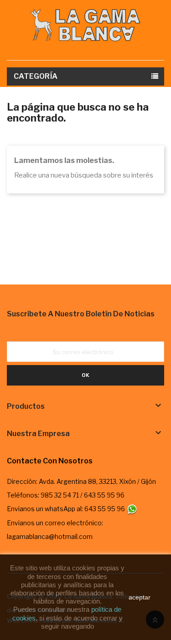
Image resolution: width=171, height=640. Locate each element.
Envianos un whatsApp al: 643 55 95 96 (66, 509)
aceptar (139, 597)
